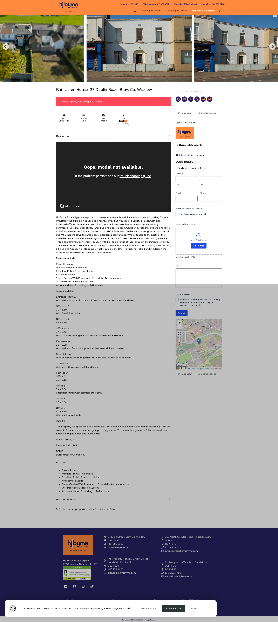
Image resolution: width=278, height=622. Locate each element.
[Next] (272, 46)
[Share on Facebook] (178, 99)
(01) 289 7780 (173, 572)
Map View (186, 113)
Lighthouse (150, 620)
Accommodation (66, 499)
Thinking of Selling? (151, 10)
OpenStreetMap (205, 368)
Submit (181, 313)
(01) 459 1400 (115, 569)
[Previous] (5, 46)
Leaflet (193, 368)
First (178, 184)
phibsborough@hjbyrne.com (181, 550)
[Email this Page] (190, 99)
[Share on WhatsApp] (197, 99)
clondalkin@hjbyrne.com (122, 572)
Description (63, 136)
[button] (199, 341)
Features (61, 462)
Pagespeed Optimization (132, 620)
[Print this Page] (209, 99)
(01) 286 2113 (115, 543)
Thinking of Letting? (177, 10)
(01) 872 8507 (173, 547)
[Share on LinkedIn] (184, 99)
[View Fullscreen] (179, 333)
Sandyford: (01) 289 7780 (212, 4)
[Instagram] (83, 586)
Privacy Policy (148, 608)
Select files (199, 245)
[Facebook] (74, 586)
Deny (194, 608)
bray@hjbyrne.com (118, 547)
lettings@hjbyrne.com (191, 155)
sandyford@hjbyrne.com (179, 576)
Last (202, 184)
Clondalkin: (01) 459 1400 (185, 4)
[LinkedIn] (65, 586)
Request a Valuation (203, 10)
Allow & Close (174, 608)
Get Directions (208, 113)
